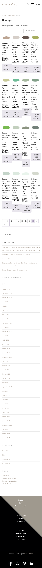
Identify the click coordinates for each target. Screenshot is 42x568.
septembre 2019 (7, 387)
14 (36, 221)
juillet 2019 (6, 395)
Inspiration (21, 521)
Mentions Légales (21, 506)
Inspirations (6, 459)
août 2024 (5, 302)
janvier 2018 (6, 438)
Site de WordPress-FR (9, 484)
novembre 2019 (7, 382)
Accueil (4, 15)
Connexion (5, 475)
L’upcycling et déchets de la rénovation (14, 270)
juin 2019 (5, 400)
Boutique (12, 15)
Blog (3, 455)
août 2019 (5, 391)
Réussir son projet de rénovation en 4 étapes (16, 254)
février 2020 (6, 374)
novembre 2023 (7, 323)
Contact (21, 500)
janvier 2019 (6, 421)
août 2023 (5, 336)
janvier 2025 (6, 289)
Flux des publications (9, 478)
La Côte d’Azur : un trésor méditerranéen (15, 259)
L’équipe (21, 530)
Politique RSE (21, 536)
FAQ (21, 503)
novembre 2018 (7, 429)
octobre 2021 (6, 366)
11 (26, 221)
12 (29, 221)
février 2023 (6, 348)
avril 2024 (5, 314)
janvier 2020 (6, 378)
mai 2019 (5, 404)
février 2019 (6, 416)
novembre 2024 (7, 293)
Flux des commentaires (9, 481)
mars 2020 (5, 370)
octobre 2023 (6, 327)
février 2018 (6, 433)
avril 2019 (5, 408)
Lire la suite (25, 163)
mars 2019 (5, 412)
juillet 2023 (6, 340)
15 (4, 224)
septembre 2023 (7, 331)
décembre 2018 (7, 425)
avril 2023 (5, 344)
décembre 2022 (7, 357)
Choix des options (7, 67)
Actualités (5, 451)
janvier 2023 (6, 353)
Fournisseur (21, 539)
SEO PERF (28, 554)
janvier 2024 (6, 319)
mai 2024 (5, 310)
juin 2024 (5, 306)
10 (22, 221)
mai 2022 (5, 361)
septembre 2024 (7, 297)
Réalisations (6, 463)
